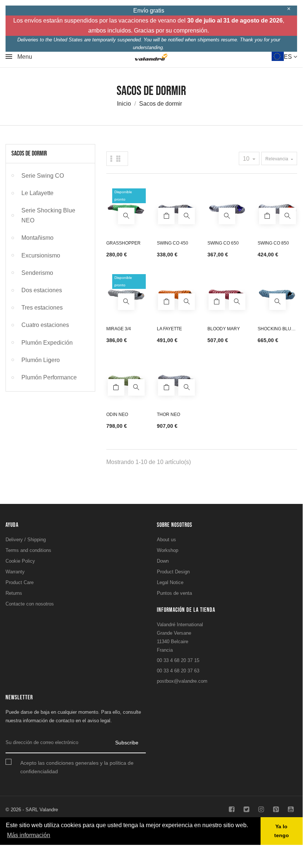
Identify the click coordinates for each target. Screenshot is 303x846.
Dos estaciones (41, 290)
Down (163, 561)
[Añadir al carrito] (166, 216)
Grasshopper (123, 243)
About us (166, 539)
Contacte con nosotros (30, 604)
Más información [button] (28, 835)
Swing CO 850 (273, 243)
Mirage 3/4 (118, 328)
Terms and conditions (28, 550)
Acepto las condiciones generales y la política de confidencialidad (77, 767)
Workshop (167, 550)
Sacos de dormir (29, 153)
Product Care (20, 582)
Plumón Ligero (40, 360)
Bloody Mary (223, 328)
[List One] (111, 159)
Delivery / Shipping (26, 539)
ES (288, 57)
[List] (118, 159)
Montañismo (37, 238)
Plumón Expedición (47, 343)
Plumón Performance (49, 377)
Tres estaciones (42, 307)
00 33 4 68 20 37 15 (178, 660)
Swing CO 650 (223, 243)
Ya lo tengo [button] (281, 830)
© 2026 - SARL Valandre (32, 809)
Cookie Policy (20, 561)
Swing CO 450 (172, 243)
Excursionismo (40, 255)
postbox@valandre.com (182, 681)
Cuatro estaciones (45, 325)
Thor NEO (168, 414)
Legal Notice (170, 582)
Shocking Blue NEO (276, 329)
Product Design (173, 571)
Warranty (15, 571)
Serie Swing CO (42, 176)
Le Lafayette (37, 193)
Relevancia (277, 158)
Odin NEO (117, 414)
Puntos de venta (174, 593)
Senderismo (37, 273)
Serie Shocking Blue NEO (48, 215)
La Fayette (169, 328)
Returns (14, 593)
